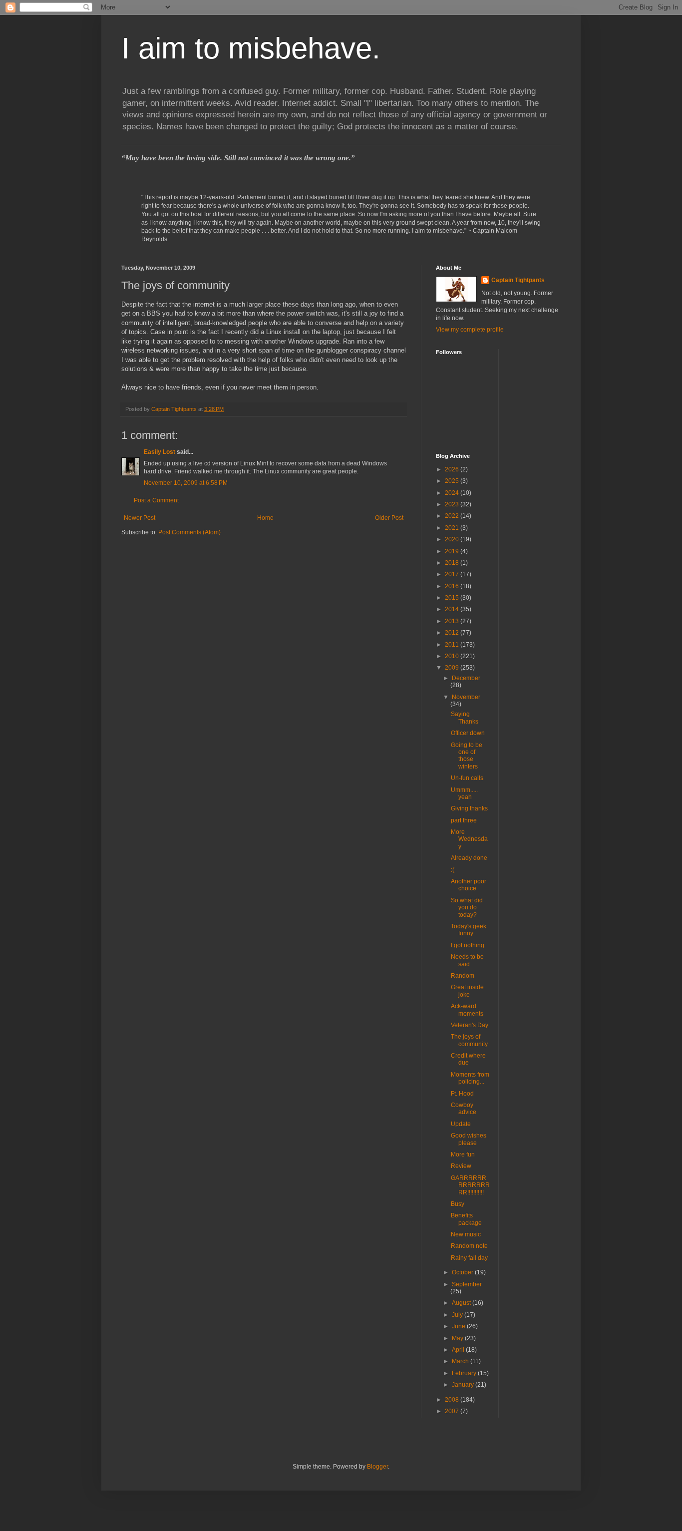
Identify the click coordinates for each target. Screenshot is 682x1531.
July (458, 1314)
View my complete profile (470, 329)
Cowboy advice (463, 1109)
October (463, 1272)
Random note (469, 1245)
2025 (452, 480)
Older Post (389, 517)
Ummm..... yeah (464, 793)
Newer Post (139, 517)
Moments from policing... (470, 1078)
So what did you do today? (467, 907)
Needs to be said (467, 960)
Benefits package (466, 1219)
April (459, 1349)
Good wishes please (468, 1139)
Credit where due (468, 1059)
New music (466, 1234)
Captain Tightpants (518, 280)
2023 (452, 504)
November (466, 697)
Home (265, 517)
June (459, 1326)
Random (462, 975)
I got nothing (467, 945)
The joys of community (469, 1040)
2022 (452, 515)
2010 (452, 656)
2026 (452, 469)
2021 (452, 527)
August (462, 1302)
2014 (452, 609)
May (458, 1338)
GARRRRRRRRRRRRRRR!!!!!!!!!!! (470, 1185)
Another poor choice (468, 885)
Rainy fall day (469, 1257)
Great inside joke (467, 991)
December (466, 678)
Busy (457, 1203)
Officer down (468, 733)
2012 (452, 632)
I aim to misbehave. (250, 48)
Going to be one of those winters (466, 756)
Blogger (377, 1466)
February (465, 1373)
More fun (463, 1154)
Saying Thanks (464, 718)
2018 (452, 562)
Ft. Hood (462, 1093)
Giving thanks (469, 808)
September (467, 1284)
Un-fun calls (467, 777)
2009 (452, 667)
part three (464, 820)
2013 (452, 621)
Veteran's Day (469, 1025)
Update (461, 1124)
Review (461, 1165)
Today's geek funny (468, 930)
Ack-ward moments (467, 1010)
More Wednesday (469, 839)
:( (452, 869)
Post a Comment (156, 500)
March (461, 1361)
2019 (452, 551)
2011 (452, 644)
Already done (469, 857)
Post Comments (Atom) (189, 532)
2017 (452, 574)
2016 (452, 586)
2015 (452, 597)
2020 (452, 539)
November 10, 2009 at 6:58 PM (186, 482)
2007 (452, 1411)
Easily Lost (159, 451)
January (463, 1384)
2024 (452, 492)
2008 (452, 1399)
